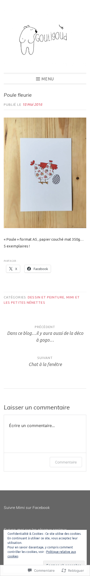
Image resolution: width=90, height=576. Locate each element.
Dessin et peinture (46, 297)
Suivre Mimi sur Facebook (27, 507)
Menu (48, 79)
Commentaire (66, 462)
